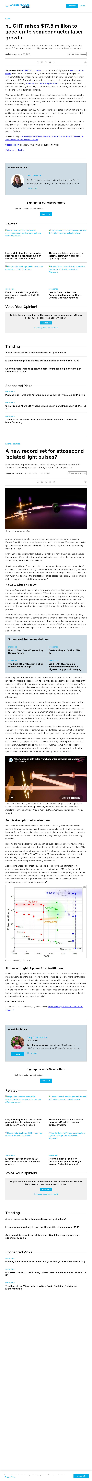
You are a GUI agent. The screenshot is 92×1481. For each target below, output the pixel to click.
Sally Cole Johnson (14, 473)
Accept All (81, 1476)
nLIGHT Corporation (32, 70)
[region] (46, 1476)
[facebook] (38, 62)
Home (7, 19)
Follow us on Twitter (15, 150)
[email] (54, 62)
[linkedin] (42, 62)
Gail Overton (11, 54)
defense (30, 83)
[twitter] (46, 62)
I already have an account (46, 327)
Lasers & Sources (12, 444)
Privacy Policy (10, 1477)
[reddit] (50, 62)
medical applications (49, 83)
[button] (7, 6)
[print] (85, 62)
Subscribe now (12, 145)
